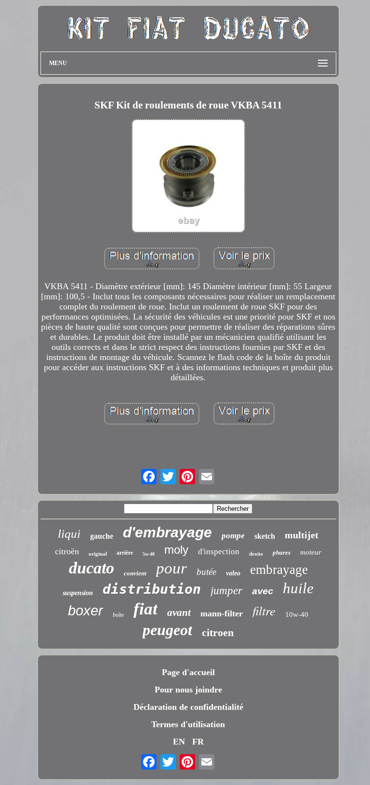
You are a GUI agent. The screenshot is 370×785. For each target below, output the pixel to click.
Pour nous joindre (188, 689)
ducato (91, 568)
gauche (101, 536)
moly (176, 549)
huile (298, 588)
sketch (264, 536)
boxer (85, 610)
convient (135, 573)
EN (179, 741)
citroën (67, 551)
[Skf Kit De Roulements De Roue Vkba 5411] (188, 177)
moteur (310, 552)
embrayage (279, 569)
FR (198, 741)
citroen (218, 632)
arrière (125, 552)
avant (179, 612)
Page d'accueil (188, 672)
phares (282, 552)
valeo (233, 573)
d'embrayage (167, 532)
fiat (145, 608)
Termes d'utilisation (188, 724)
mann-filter (221, 613)
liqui (69, 533)
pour (171, 568)
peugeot (167, 630)
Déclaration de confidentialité (188, 707)
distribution (152, 589)
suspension (78, 593)
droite (256, 554)
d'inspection (218, 551)
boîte (118, 615)
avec (262, 591)
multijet (301, 535)
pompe (233, 535)
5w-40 (149, 554)
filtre (264, 610)
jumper (226, 591)
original (98, 554)
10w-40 (296, 614)
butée (206, 572)
